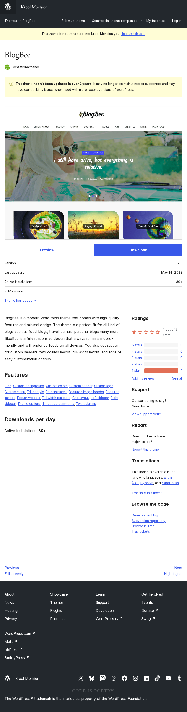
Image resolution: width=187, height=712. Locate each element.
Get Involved (152, 594)
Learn (100, 594)
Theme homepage (19, 300)
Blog (8, 386)
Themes (11, 21)
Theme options (29, 404)
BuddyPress (17, 657)
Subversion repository (149, 521)
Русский (146, 483)
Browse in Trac (143, 526)
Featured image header (86, 392)
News (9, 602)
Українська (170, 483)
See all (177, 378)
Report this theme (145, 449)
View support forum (146, 414)
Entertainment (56, 392)
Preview (47, 250)
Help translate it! (133, 34)
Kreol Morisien (27, 678)
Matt (11, 641)
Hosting (11, 610)
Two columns (86, 404)
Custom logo (103, 386)
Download (138, 250)
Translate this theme (147, 493)
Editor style (35, 392)
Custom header (80, 386)
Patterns (57, 618)
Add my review (143, 378)
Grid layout (80, 398)
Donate (149, 610)
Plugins (56, 610)
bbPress (14, 649)
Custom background (28, 386)
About (10, 594)
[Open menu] (179, 7)
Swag (148, 618)
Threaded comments (58, 404)
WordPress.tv (109, 618)
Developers (105, 610)
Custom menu (15, 392)
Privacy (11, 618)
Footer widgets (28, 398)
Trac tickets (141, 531)
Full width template (56, 398)
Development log (145, 515)
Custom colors (57, 386)
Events (147, 602)
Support (102, 602)
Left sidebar (100, 398)
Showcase (59, 594)
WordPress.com (20, 633)
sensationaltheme (25, 67)
